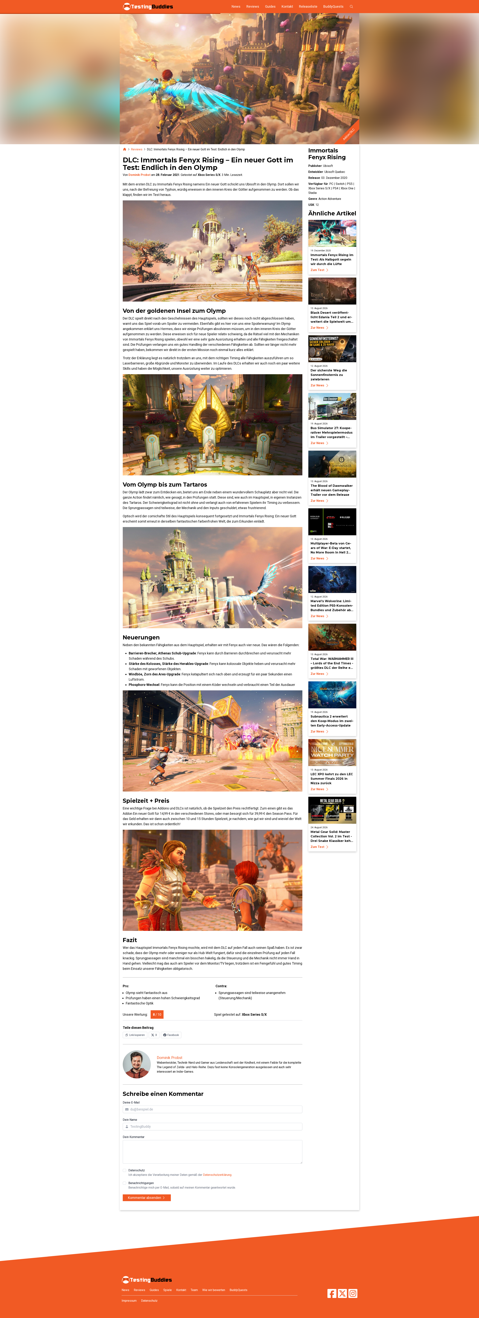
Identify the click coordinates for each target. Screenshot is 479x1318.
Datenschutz (180, 1173)
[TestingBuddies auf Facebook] (331, 1294)
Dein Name (130, 1120)
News (236, 6)
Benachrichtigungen (182, 1185)
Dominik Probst (139, 175)
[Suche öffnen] (351, 6)
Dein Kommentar (133, 1137)
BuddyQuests (333, 6)
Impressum (129, 1300)
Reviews (252, 6)
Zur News (317, 327)
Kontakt (287, 6)
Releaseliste (308, 6)
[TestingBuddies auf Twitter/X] (342, 1294)
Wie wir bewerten (213, 1290)
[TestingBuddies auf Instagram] (352, 1294)
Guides (270, 6)
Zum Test (317, 270)
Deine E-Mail (131, 1102)
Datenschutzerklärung (217, 1175)
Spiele (167, 1290)
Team (194, 1290)
